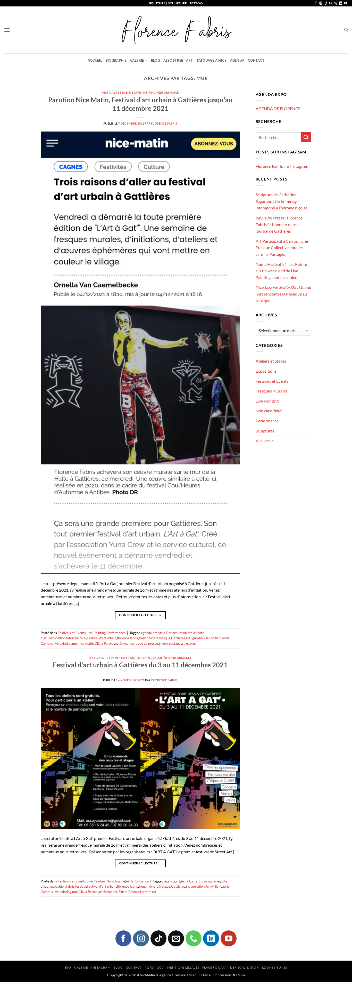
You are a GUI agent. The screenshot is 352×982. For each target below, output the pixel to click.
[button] (7, 29)
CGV (160, 967)
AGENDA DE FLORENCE (278, 108)
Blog (155, 60)
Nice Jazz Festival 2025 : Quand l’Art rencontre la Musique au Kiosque (283, 294)
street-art (189, 643)
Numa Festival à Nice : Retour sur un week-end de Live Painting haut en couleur (281, 271)
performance (124, 643)
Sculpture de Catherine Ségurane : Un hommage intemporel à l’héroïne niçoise (281, 201)
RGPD (149, 967)
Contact (256, 60)
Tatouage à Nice (212, 60)
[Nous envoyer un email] (330, 3)
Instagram (101, 967)
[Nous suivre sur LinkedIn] (340, 3)
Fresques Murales (271, 390)
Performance (167, 92)
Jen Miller (212, 638)
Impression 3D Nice (229, 975)
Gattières (178, 638)
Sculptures (265, 430)
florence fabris (127, 638)
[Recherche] (346, 30)
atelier (192, 633)
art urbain (179, 633)
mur (75, 643)
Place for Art (214, 967)
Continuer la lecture (140, 615)
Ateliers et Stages (271, 360)
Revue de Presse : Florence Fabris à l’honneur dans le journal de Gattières (279, 224)
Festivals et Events (118, 92)
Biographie (116, 60)
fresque (164, 638)
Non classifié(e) (156, 657)
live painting (62, 643)
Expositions (266, 371)
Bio (68, 967)
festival (80, 638)
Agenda (237, 60)
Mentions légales (183, 967)
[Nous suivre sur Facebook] (315, 3)
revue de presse (146, 643)
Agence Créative (172, 975)
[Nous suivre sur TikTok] (326, 3)
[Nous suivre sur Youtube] (345, 3)
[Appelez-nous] (335, 3)
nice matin (86, 643)
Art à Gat (165, 633)
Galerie (137, 60)
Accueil (95, 60)
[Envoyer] (306, 137)
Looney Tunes (274, 967)
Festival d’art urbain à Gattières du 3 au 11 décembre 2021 (140, 665)
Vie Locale (265, 440)
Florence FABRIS (164, 123)
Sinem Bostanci (170, 643)
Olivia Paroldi (104, 643)
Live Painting (145, 92)
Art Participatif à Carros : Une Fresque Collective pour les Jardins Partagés (282, 248)
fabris (70, 638)
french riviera (148, 638)
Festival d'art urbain (101, 638)
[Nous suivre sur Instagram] (320, 3)
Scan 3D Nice (200, 975)
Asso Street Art (178, 60)
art (155, 633)
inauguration (195, 638)
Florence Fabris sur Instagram (282, 166)
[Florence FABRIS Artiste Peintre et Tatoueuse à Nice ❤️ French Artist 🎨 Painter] (176, 30)
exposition (57, 638)
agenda (146, 633)
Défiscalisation (244, 967)
